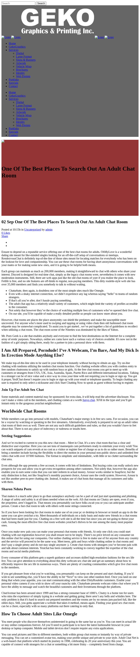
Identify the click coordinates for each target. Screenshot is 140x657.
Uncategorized (32, 229)
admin (48, 229)
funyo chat (89, 400)
